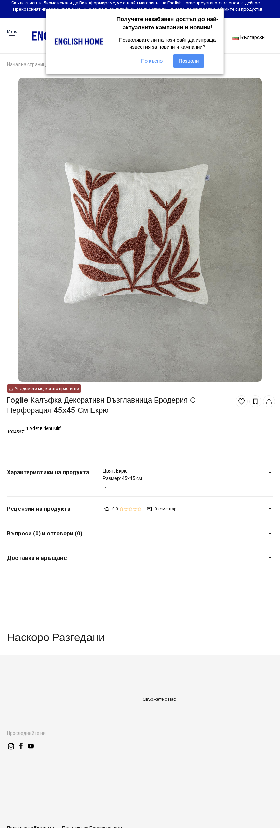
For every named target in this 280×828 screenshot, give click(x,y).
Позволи (189, 61)
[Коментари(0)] (55, 509)
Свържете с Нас (159, 699)
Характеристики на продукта (48, 472)
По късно (152, 61)
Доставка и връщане (37, 557)
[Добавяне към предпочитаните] (242, 401)
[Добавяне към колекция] (255, 401)
